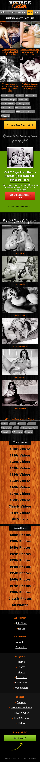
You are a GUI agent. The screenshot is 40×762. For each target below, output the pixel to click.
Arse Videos (20, 253)
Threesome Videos (20, 346)
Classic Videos (20, 506)
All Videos (20, 519)
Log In (36, 12)
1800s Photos (20, 535)
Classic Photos (20, 598)
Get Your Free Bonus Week (20, 125)
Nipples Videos (19, 315)
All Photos (20, 605)
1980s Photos (20, 592)
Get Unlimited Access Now (20, 196)
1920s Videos (20, 461)
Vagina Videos (20, 377)
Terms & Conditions (21, 707)
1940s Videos (20, 474)
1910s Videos (20, 455)
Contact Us (21, 647)
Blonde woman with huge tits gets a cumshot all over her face (30, 52)
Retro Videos (20, 513)
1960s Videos (20, 487)
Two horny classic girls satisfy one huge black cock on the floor (10, 52)
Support (21, 702)
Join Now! (21, 623)
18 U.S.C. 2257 (21, 717)
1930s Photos (20, 560)
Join (30, 12)
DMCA (21, 723)
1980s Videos (20, 500)
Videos (21, 672)
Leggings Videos (20, 408)
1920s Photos (20, 554)
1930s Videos (20, 468)
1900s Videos (20, 449)
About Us (21, 642)
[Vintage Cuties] (20, 8)
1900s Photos (20, 541)
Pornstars (21, 12)
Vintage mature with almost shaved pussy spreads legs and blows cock (10, 87)
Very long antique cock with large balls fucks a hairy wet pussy (30, 86)
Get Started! (20, 738)
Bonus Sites (21, 682)
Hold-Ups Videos (20, 284)
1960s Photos (20, 579)
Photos (12, 12)
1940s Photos (20, 566)
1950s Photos (20, 573)
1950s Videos (20, 481)
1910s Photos (20, 547)
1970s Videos (20, 493)
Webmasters (21, 687)
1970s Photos (20, 586)
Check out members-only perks (20, 206)
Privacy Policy (21, 712)
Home (21, 661)
